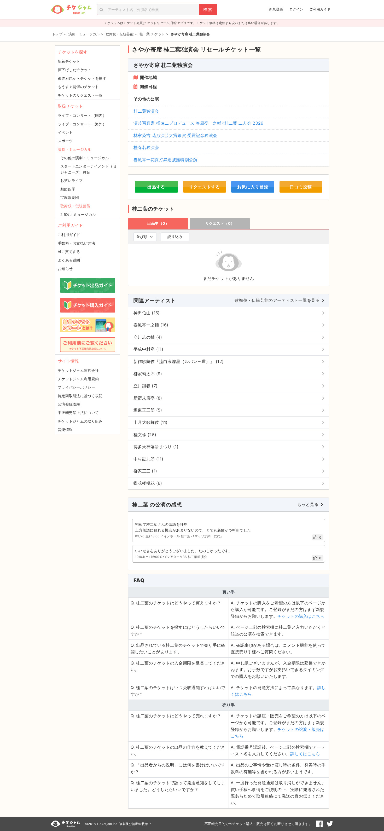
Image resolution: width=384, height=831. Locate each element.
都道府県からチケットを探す (82, 78)
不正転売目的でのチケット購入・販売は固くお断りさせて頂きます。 (258, 824)
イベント (65, 132)
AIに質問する (69, 251)
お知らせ (65, 268)
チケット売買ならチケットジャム (71, 9)
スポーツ (65, 140)
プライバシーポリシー (76, 387)
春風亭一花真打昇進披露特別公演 (165, 159)
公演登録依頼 (69, 404)
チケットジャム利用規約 (78, 379)
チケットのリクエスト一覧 (80, 95)
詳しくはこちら (305, 753)
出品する (156, 186)
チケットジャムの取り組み (80, 421)
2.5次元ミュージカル (78, 214)
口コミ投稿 (301, 186)
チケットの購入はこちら (300, 616)
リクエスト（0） (220, 223)
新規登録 (276, 9)
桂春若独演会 (146, 147)
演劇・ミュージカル (74, 149)
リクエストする (204, 186)
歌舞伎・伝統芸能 (75, 206)
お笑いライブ (71, 180)
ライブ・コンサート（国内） (82, 115)
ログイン (296, 9)
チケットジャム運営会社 (78, 370)
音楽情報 (65, 429)
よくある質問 (69, 260)
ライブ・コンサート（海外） (82, 124)
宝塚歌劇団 (69, 197)
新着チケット (69, 61)
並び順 (141, 236)
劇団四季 (67, 189)
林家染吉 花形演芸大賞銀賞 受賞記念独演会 (175, 135)
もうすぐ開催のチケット (78, 86)
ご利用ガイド (320, 9)
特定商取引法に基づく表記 (80, 396)
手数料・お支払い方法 (76, 243)
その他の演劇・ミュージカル (84, 157)
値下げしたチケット (74, 69)
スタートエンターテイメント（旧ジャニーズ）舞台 (88, 169)
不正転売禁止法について (78, 412)
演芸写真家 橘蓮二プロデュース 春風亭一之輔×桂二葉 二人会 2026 (198, 123)
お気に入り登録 (252, 186)
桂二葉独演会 (146, 111)
